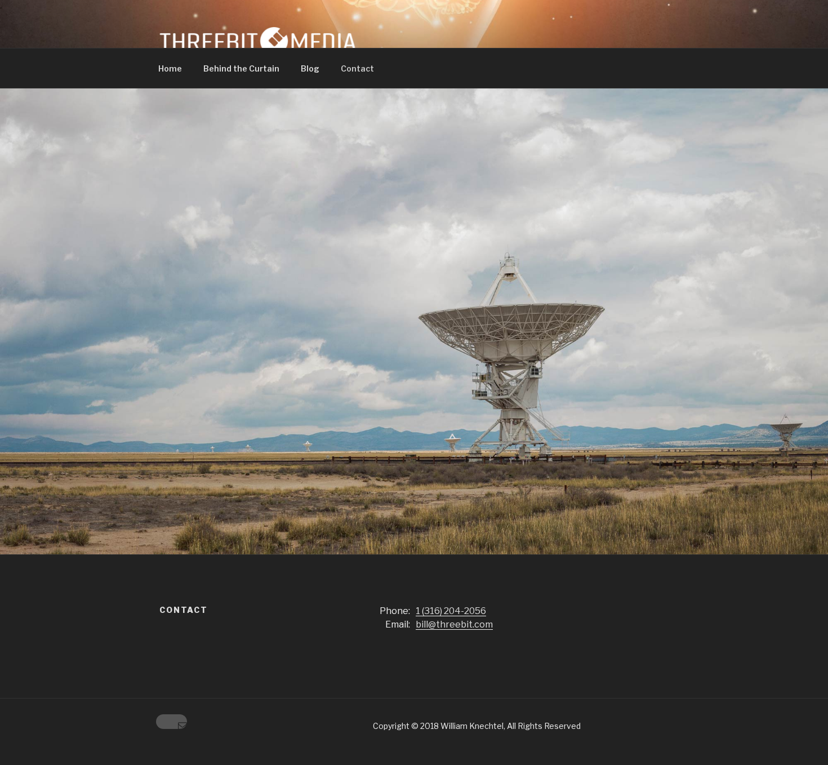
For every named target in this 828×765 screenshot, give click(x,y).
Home (170, 68)
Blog (310, 68)
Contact (357, 68)
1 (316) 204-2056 (451, 611)
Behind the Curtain (241, 68)
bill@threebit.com (454, 624)
